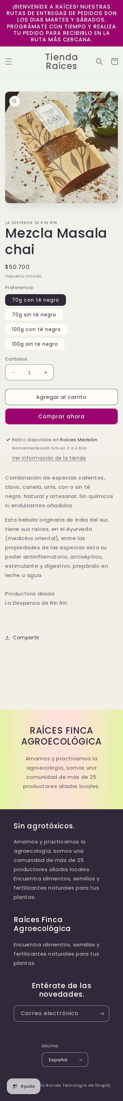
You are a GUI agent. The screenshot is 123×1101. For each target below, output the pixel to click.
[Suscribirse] (101, 1014)
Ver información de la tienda (49, 458)
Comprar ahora (61, 416)
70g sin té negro (34, 314)
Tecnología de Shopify (87, 1085)
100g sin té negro (35, 344)
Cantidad (16, 359)
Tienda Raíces (46, 1085)
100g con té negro (36, 329)
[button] (8, 61)
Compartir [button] (26, 637)
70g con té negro (35, 300)
